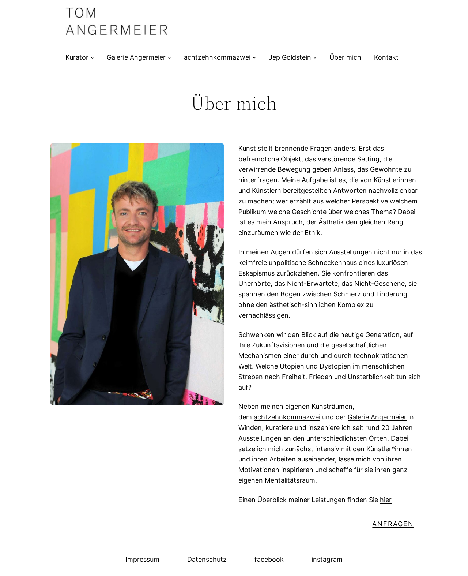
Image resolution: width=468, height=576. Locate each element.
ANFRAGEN (393, 524)
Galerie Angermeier (377, 417)
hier (386, 500)
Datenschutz (207, 559)
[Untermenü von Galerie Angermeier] (169, 57)
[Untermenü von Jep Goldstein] (315, 57)
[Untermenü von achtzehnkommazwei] (254, 57)
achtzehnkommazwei (287, 417)
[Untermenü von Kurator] (92, 57)
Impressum (142, 559)
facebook (269, 559)
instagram (327, 559)
